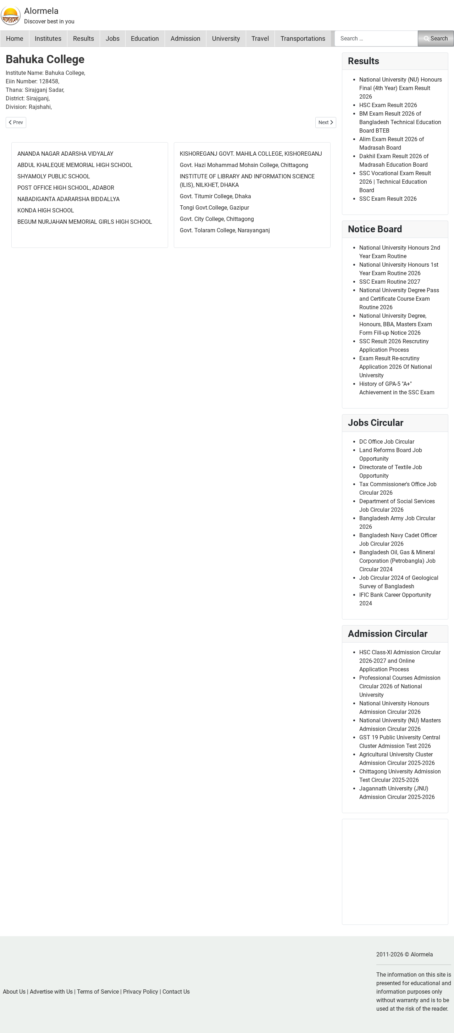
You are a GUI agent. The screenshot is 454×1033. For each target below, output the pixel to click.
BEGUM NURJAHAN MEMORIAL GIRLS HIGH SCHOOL (84, 221)
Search (439, 38)
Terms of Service (98, 991)
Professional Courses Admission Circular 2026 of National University (400, 686)
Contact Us (176, 991)
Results (83, 38)
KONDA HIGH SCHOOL (45, 210)
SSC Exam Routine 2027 (389, 281)
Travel (260, 38)
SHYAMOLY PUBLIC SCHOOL (53, 176)
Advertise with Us (51, 991)
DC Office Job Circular (386, 441)
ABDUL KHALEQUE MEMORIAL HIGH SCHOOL (75, 165)
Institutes (48, 38)
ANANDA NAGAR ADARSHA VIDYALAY (65, 153)
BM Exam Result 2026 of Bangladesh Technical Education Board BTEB (400, 122)
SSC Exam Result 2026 (388, 198)
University (226, 38)
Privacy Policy (140, 991)
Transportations (303, 38)
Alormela (41, 11)
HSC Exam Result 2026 (388, 105)
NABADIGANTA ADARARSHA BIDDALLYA (68, 199)
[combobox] (376, 38)
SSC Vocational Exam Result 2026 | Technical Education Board (395, 182)
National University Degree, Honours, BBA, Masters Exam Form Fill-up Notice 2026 (395, 324)
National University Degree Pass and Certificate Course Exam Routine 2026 (399, 299)
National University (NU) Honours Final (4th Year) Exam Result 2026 (400, 88)
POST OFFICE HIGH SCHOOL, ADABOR (65, 187)
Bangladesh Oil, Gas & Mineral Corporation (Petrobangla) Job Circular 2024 (397, 561)
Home (14, 38)
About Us (14, 991)
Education (145, 38)
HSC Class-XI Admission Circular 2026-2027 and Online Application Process (400, 661)
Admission (185, 38)
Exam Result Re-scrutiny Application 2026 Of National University (395, 367)
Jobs (113, 38)
